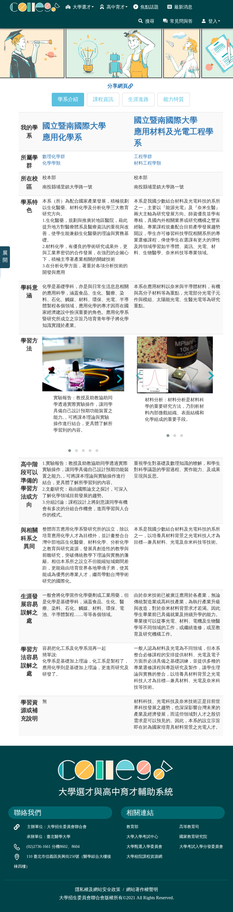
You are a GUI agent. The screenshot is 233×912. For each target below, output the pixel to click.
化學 (51, 163)
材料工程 (147, 163)
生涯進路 (138, 99)
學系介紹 (68, 99)
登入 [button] (212, 21)
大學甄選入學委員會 (144, 846)
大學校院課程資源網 (144, 856)
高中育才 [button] (116, 7)
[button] (69, 450)
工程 (143, 156)
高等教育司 (189, 827)
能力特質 (173, 99)
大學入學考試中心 (142, 837)
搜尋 (149, 21)
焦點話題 (149, 7)
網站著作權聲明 (142, 889)
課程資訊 (103, 99)
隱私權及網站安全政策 (97, 889)
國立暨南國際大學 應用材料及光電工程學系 (173, 131)
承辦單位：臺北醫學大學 (48, 837)
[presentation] (47, 379)
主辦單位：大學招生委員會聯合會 (57, 827)
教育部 (132, 827)
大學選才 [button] (82, 7)
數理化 (53, 156)
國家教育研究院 (193, 837)
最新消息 (183, 7)
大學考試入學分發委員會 (201, 846)
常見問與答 (181, 21)
